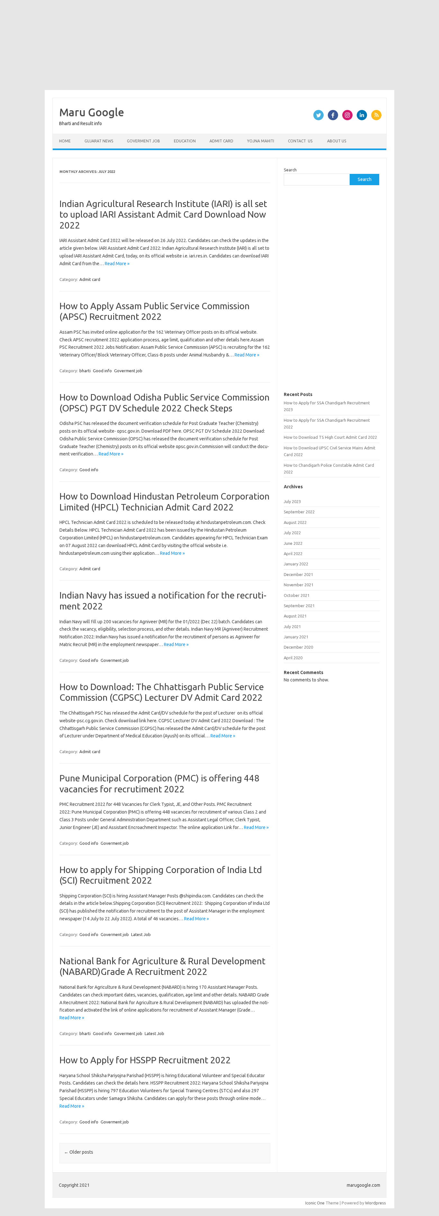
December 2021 (298, 574)
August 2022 (295, 522)
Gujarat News (99, 141)
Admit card (221, 141)
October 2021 (296, 595)
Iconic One (315, 1203)
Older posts (78, 1152)
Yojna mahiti (260, 141)
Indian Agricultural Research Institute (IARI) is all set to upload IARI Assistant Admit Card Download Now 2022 (163, 214)
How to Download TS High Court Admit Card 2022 (330, 437)
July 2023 (292, 501)
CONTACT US (300, 141)
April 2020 (293, 657)
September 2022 (299, 511)
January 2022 (296, 564)
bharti (85, 370)
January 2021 (296, 637)
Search (290, 169)
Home (65, 141)
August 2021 (295, 616)
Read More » (117, 263)
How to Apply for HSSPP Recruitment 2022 (145, 1060)
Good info (102, 370)
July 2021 (292, 626)
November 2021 (298, 584)
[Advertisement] (193, 45)
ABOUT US (336, 141)
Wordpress (375, 1203)
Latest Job (141, 934)
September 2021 (299, 605)
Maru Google (91, 112)
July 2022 (292, 532)
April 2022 (293, 553)
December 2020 (298, 647)
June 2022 (293, 543)
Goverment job (143, 141)
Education (185, 141)
